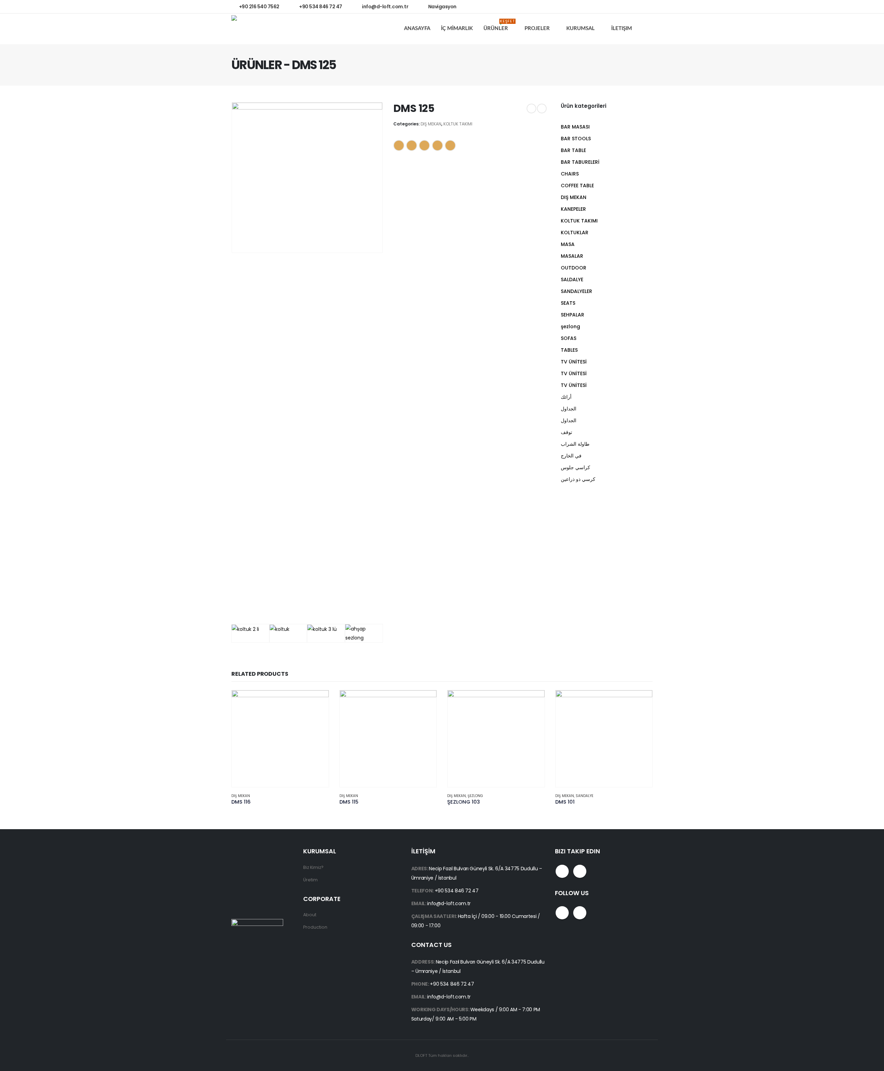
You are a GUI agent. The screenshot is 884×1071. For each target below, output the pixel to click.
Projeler (537, 28)
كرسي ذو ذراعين (578, 479)
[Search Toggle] (647, 29)
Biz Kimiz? (313, 867)
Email (450, 145)
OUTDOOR (573, 267)
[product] (280, 738)
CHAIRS (570, 173)
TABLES (569, 350)
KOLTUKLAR (574, 232)
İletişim (621, 28)
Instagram (579, 871)
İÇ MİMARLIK (457, 28)
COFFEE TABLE (577, 185)
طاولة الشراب (575, 443)
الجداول (568, 408)
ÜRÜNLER (499, 26)
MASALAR (572, 256)
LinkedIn (424, 145)
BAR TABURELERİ (580, 162)
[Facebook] (629, 6)
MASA (568, 244)
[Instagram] (643, 6)
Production (315, 927)
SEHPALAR (572, 314)
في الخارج (571, 455)
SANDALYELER (576, 291)
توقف (566, 432)
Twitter (411, 145)
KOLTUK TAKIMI (457, 124)
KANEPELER (573, 209)
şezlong (570, 326)
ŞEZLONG (475, 795)
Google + (437, 145)
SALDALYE (572, 279)
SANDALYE (584, 795)
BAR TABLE (573, 150)
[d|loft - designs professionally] (257, 28)
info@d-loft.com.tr (449, 903)
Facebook (398, 145)
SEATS (568, 303)
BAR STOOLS (576, 138)
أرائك (566, 397)
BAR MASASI (575, 126)
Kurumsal (580, 28)
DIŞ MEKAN (431, 124)
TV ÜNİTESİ (574, 361)
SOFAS (568, 338)
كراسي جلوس (575, 467)
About (309, 915)
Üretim (310, 880)
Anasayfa (417, 28)
